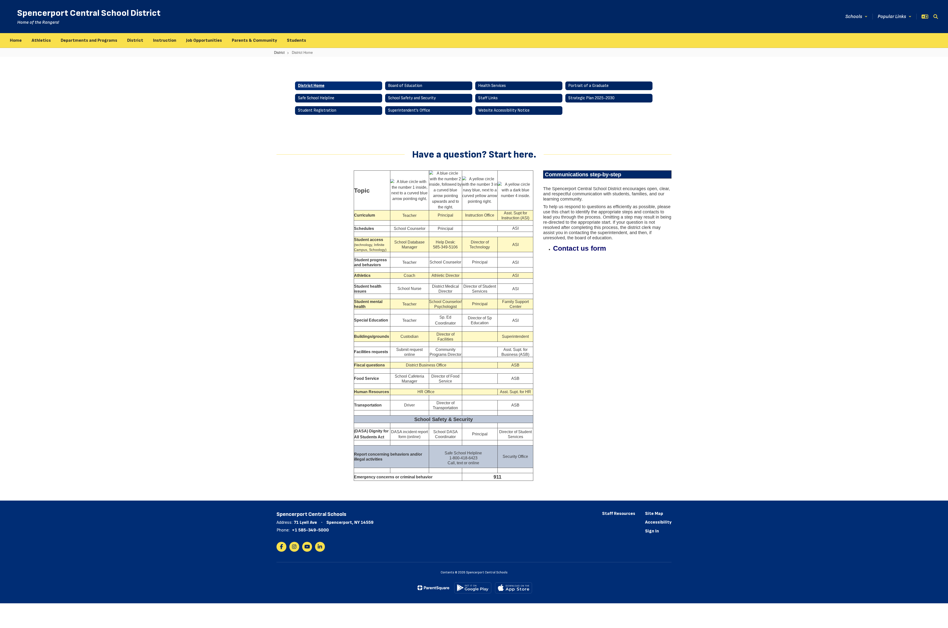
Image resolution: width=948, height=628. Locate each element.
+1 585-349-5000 (310, 530)
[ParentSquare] (433, 587)
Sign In (652, 531)
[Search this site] (935, 16)
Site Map (654, 513)
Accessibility (658, 522)
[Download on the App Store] (513, 587)
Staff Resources (618, 513)
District (279, 52)
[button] (856, 17)
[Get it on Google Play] (472, 587)
